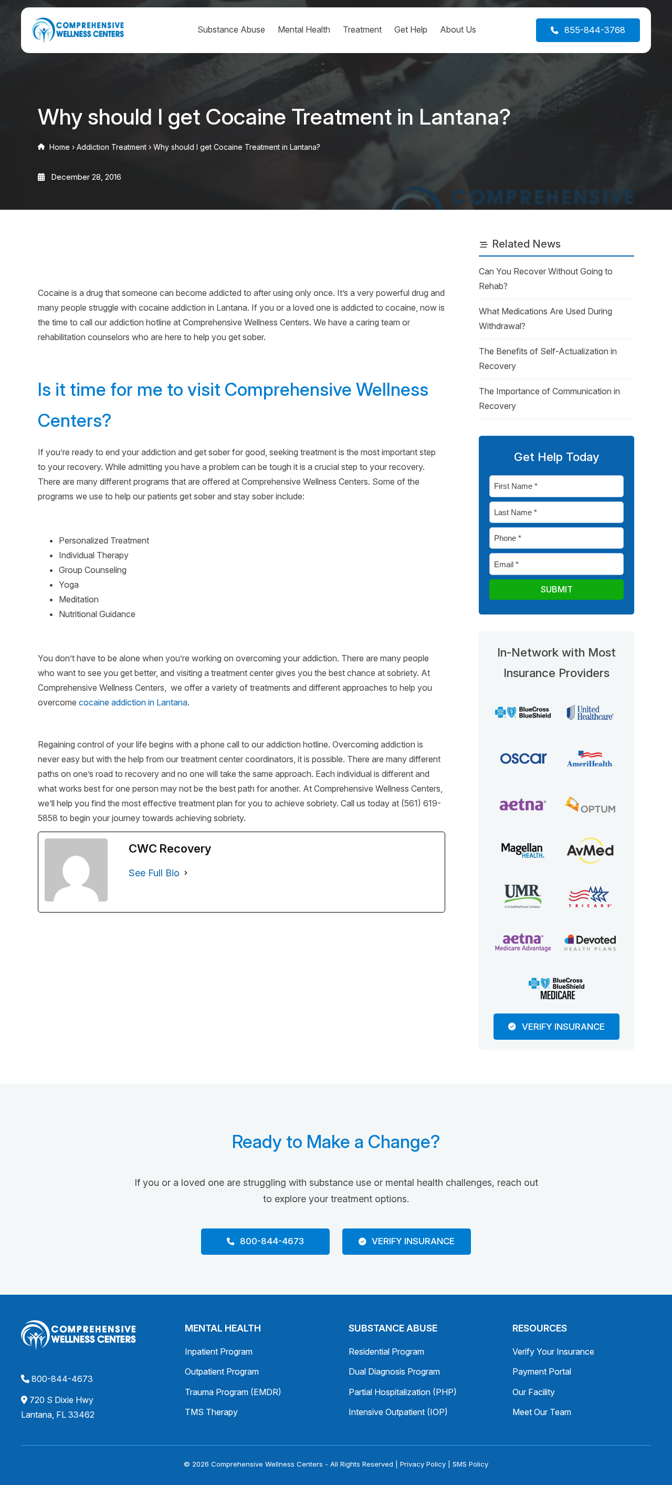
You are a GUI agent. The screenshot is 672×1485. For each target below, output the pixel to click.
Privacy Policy (423, 1464)
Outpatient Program (222, 1371)
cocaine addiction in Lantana (133, 702)
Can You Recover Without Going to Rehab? (546, 278)
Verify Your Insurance (553, 1351)
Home (59, 146)
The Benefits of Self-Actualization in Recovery (548, 358)
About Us (458, 29)
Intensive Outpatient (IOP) (398, 1412)
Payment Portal (541, 1371)
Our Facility (533, 1392)
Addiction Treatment (111, 146)
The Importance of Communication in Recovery (549, 398)
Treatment (362, 29)
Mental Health (304, 29)
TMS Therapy (211, 1412)
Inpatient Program (219, 1351)
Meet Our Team (541, 1412)
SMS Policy (470, 1464)
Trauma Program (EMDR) (233, 1392)
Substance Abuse (231, 29)
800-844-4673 (62, 1379)
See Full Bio (154, 872)
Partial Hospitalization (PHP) (403, 1392)
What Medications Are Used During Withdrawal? (545, 318)
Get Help (410, 29)
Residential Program (386, 1351)
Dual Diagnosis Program (394, 1371)
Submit (557, 589)
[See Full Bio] (186, 873)
